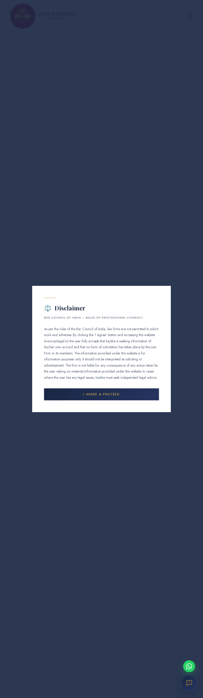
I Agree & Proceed (101, 394)
